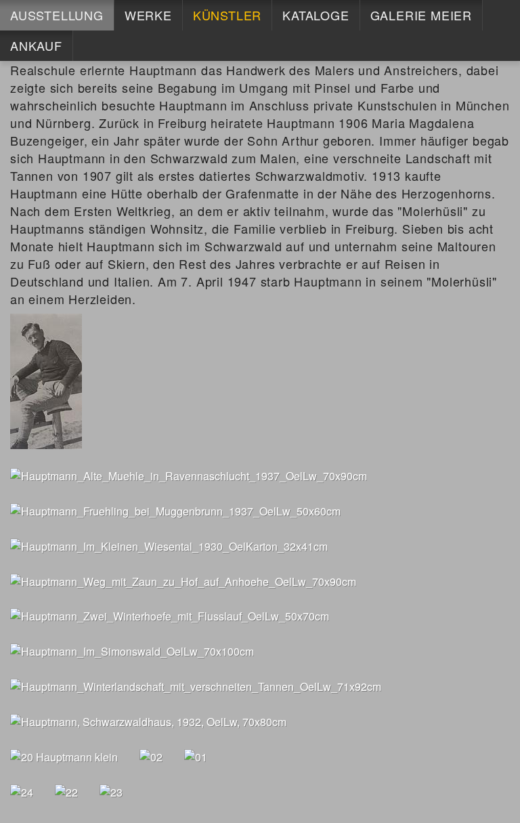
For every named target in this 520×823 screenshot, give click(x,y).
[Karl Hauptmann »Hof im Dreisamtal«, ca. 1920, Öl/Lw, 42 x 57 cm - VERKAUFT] (66, 791)
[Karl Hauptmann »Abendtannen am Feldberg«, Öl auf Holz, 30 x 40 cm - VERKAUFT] (64, 755)
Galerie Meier (421, 15)
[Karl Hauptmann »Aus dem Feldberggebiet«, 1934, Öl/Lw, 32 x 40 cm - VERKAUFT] (21, 791)
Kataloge (315, 15)
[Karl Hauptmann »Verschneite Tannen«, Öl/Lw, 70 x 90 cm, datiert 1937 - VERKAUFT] (195, 755)
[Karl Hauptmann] (46, 380)
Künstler (227, 15)
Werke (148, 15)
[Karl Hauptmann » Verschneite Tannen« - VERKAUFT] (150, 755)
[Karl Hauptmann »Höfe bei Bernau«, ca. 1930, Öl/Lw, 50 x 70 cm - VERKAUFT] (111, 791)
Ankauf (36, 45)
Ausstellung (57, 15)
